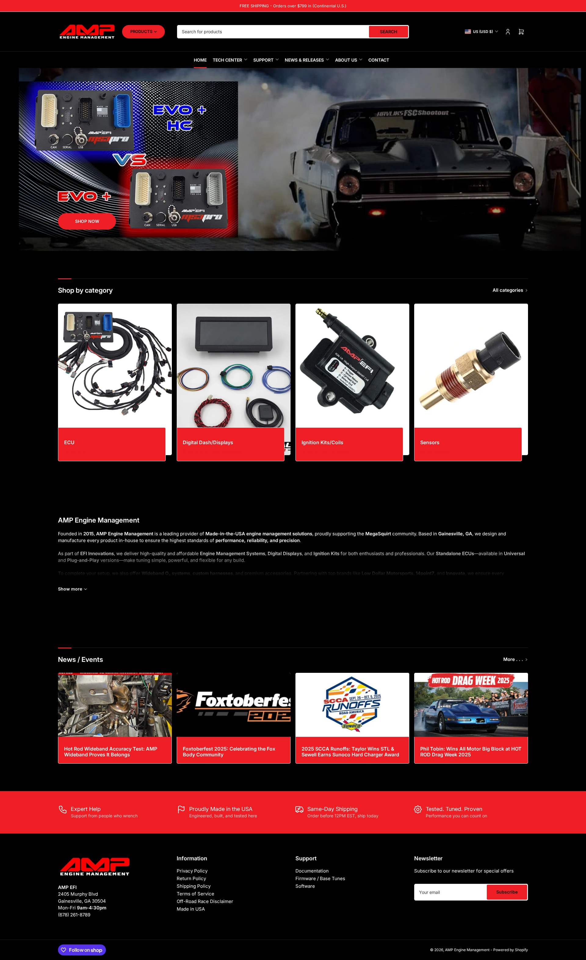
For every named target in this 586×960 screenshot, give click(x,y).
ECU (69, 442)
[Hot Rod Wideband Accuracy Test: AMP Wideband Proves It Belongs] (115, 705)
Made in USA (191, 909)
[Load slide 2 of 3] (293, 242)
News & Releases (304, 59)
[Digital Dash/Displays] (234, 379)
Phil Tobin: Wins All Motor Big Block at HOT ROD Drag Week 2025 (471, 752)
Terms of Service (195, 894)
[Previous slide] (60, 159)
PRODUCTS (141, 31)
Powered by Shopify (510, 950)
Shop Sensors (435, 452)
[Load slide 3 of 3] (298, 242)
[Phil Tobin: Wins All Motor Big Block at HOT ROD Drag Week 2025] (471, 705)
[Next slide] (526, 159)
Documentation (312, 871)
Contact (378, 59)
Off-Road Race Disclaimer (205, 901)
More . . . (513, 659)
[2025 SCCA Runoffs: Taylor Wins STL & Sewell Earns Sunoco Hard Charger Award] (352, 705)
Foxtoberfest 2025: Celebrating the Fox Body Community (229, 752)
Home (200, 59)
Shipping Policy (194, 886)
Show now (87, 221)
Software (305, 886)
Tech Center (227, 59)
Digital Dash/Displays (208, 442)
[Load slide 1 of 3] (288, 242)
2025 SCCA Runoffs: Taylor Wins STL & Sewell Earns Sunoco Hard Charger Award (350, 752)
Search (388, 31)
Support (263, 59)
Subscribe (507, 891)
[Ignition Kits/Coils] (352, 379)
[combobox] (293, 31)
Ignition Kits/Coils (322, 442)
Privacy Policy (192, 871)
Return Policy (191, 878)
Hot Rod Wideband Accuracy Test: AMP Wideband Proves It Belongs (110, 752)
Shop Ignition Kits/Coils (327, 452)
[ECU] (115, 379)
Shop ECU (75, 452)
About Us (346, 59)
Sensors (430, 442)
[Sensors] (471, 379)
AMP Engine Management (467, 950)
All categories (508, 290)
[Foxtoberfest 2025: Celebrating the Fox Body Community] (234, 705)
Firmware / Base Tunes (320, 878)
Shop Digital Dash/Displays (213, 452)
